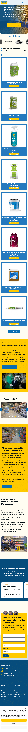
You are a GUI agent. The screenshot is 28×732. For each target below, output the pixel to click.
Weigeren (14, 723)
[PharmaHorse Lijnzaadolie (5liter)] (14, 275)
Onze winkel (17, 696)
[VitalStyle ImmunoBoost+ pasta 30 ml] (14, 308)
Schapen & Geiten (5, 687)
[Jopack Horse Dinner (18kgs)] (14, 69)
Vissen (2, 698)
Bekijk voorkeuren (14, 727)
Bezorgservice (17, 690)
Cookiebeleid (13, 730)
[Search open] (17, 2)
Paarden (3, 685)
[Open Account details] (13, 2)
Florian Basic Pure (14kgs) (14, 184)
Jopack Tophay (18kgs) (14, 115)
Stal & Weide (4, 699)
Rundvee (3, 690)
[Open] (26, 2)
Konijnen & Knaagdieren (6, 694)
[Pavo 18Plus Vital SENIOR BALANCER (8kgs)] (14, 239)
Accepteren (14, 720)
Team (15, 689)
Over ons (16, 687)
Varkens (3, 692)
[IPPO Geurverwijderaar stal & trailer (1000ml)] (14, 136)
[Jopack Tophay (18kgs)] (14, 103)
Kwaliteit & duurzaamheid (19, 694)
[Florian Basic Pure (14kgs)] (14, 171)
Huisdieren (3, 696)
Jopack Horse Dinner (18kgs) (14, 82)
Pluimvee (3, 689)
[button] (26, 708)
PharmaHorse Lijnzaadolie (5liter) (14, 287)
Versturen (5, 655)
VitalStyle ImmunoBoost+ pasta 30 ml (14, 320)
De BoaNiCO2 (17, 692)
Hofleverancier (17, 685)
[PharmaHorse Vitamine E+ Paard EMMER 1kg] (14, 205)
